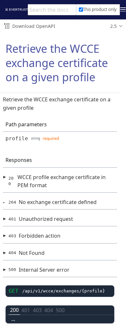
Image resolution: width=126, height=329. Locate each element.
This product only (100, 9)
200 (14, 309)
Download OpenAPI (33, 26)
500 (60, 310)
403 (37, 310)
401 (25, 310)
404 (48, 310)
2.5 (113, 26)
